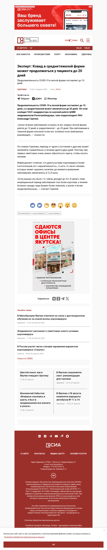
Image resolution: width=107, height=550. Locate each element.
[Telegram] (63, 299)
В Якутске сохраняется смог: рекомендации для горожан (69, 375)
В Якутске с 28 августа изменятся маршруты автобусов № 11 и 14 (68, 396)
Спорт (57, 54)
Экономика (71, 54)
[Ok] (45, 436)
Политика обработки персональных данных (42, 520)
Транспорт (60, 404)
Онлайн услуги (78, 453)
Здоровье (86, 54)
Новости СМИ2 (25, 358)
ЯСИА (58, 89)
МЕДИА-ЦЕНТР (57, 453)
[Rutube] (62, 436)
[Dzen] (37, 98)
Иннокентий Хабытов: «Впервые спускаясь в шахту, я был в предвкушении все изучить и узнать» (35, 399)
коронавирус (54, 213)
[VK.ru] (54, 299)
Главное (20, 354)
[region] (53, 539)
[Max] (67, 436)
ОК (53, 544)
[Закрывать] (104, 530)
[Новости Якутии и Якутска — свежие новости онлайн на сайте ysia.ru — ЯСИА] (27, 40)
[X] (67, 299)
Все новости (23, 54)
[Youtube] (56, 436)
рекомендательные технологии (63, 506)
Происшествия (42, 54)
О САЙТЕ (25, 453)
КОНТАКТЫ (39, 453)
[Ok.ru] (58, 299)
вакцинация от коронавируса (31, 213)
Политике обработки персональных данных (24, 537)
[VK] (39, 436)
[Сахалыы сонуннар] (71, 40)
